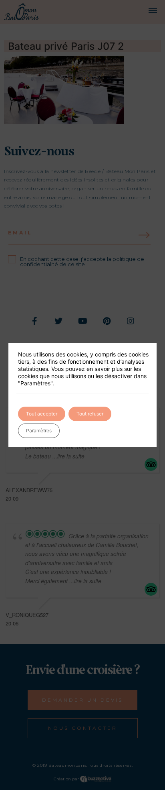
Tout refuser (89, 414)
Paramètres (39, 431)
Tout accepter (41, 414)
